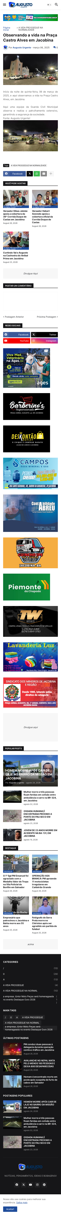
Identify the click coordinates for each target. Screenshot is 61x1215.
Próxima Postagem (46, 316)
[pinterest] (44, 1185)
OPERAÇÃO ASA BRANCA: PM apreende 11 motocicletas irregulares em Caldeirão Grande (44, 881)
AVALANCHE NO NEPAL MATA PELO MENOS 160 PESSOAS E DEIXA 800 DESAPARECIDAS (39, 1063)
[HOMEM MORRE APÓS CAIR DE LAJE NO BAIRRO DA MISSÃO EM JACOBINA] (12, 1106)
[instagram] (37, 1185)
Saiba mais (21, 1202)
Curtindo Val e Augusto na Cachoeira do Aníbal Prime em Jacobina (15, 255)
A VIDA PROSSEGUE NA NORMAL (30, 990)
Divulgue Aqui (30, 273)
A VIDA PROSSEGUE (30, 985)
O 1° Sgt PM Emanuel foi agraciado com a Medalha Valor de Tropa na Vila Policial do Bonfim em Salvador (15, 881)
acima (31, 944)
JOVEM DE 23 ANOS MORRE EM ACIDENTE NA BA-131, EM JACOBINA (40, 833)
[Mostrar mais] (51, 173)
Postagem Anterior (14, 316)
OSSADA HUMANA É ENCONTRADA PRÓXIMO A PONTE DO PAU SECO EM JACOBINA (38, 815)
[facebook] (16, 1185)
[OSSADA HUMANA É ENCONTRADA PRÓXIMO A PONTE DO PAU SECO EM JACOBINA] (12, 816)
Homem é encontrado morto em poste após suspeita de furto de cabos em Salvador (40, 1079)
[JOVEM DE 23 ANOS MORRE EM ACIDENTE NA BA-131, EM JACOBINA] (12, 835)
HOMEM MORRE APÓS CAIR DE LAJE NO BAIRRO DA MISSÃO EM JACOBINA (40, 1104)
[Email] (44, 173)
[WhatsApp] (37, 173)
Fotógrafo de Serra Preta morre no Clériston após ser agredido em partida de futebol (44, 923)
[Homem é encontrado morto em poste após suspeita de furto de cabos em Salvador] (12, 1081)
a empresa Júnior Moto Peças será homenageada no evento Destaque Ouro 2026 (30, 999)
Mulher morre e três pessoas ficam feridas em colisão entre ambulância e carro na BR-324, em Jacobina (40, 796)
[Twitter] (30, 173)
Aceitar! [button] (10, 1209)
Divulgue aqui (31, 727)
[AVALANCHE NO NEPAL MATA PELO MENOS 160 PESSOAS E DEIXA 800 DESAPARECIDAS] (12, 1065)
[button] (4, 4)
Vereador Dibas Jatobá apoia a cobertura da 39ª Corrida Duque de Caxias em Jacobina (15, 215)
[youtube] (30, 1185)
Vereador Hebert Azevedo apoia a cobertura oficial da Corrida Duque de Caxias (42, 217)
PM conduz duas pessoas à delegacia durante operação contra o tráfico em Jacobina (39, 1047)
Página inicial (6, 29)
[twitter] (23, 1185)
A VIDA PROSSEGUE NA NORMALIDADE (30, 29)
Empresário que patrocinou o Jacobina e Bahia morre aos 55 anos (16, 922)
